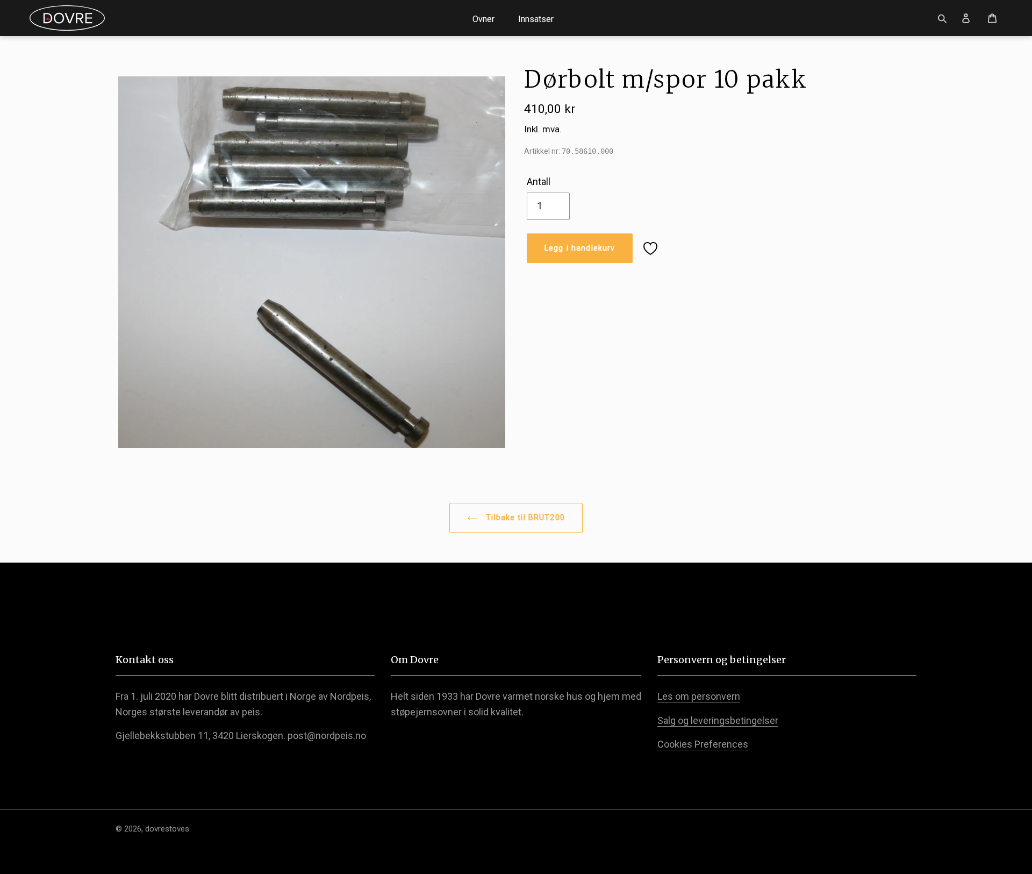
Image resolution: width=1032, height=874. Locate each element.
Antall (538, 181)
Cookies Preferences (702, 744)
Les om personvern (698, 696)
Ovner (483, 19)
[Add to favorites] (650, 248)
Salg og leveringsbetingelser (717, 720)
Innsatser (536, 19)
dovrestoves (167, 829)
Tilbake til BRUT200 (524, 517)
